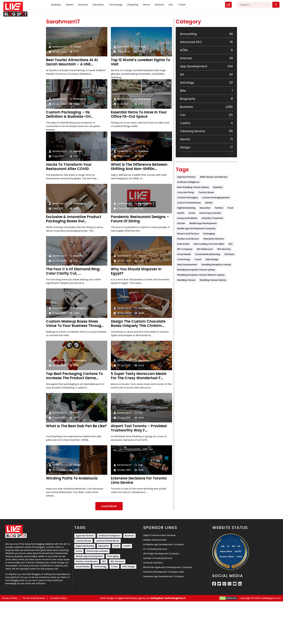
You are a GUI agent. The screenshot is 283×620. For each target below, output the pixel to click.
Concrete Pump (185, 192)
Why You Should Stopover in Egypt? (136, 271)
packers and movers (188, 238)
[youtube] (235, 584)
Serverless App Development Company (163, 576)
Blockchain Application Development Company (167, 567)
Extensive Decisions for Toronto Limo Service (139, 480)
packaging (209, 233)
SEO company (184, 249)
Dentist (209, 202)
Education (98, 4)
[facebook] (214, 584)
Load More (109, 506)
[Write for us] (228, 5)
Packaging (79, 99)
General (159, 4)
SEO (171, 4)
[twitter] (219, 584)
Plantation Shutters (213, 238)
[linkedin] (240, 584)
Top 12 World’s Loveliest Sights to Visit (140, 62)
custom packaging (187, 197)
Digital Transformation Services (159, 535)
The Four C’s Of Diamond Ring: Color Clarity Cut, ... (73, 271)
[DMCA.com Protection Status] (228, 598)
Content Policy (58, 598)
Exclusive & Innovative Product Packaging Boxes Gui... (73, 219)
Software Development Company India (163, 571)
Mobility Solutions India (154, 539)
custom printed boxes (189, 202)
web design (212, 259)
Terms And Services (33, 598)
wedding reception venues (216, 264)
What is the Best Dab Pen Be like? (76, 426)
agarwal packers (186, 176)
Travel (181, 4)
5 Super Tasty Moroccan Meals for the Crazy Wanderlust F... (138, 376)
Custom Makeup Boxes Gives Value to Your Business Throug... (75, 323)
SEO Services (224, 249)
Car (140, 412)
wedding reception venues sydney (196, 269)
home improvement (210, 213)
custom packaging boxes (215, 197)
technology (183, 259)
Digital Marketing (186, 207)
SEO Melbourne (205, 249)
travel (197, 259)
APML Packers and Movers (214, 176)
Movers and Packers (188, 233)
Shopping (132, 4)
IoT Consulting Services (155, 549)
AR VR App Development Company (161, 553)
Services (83, 4)
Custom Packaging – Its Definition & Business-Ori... (69, 114)
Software (229, 254)
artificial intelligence (188, 182)
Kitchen (181, 223)
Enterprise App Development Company (163, 544)
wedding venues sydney (213, 280)
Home (146, 4)
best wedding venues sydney (193, 187)
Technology (115, 4)
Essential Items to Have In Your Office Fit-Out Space (139, 114)
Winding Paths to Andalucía (72, 478)
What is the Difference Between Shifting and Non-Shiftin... (139, 166)
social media (184, 254)
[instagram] (229, 584)
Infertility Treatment (212, 218)
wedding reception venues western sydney (201, 274)
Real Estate (145, 99)
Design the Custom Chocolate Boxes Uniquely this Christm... (138, 323)
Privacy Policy (10, 598)
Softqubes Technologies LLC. (168, 598)
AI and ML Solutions (153, 562)
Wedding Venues (186, 280)
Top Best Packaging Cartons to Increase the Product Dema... (74, 376)
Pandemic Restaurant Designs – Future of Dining (140, 219)
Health (69, 4)
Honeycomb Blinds (187, 218)
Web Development (187, 264)
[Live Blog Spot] (17, 9)
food (230, 207)
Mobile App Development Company (196, 228)
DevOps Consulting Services (157, 558)
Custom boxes (206, 192)
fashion (219, 207)
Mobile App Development (203, 223)
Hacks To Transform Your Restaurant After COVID (69, 166)
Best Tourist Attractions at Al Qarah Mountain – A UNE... (72, 62)
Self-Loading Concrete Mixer (209, 243)
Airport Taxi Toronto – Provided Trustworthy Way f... (139, 428)
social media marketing (207, 254)
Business (56, 4)
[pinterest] (224, 584)
